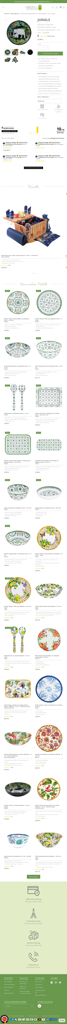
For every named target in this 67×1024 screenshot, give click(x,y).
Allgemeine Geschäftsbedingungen (15, 1016)
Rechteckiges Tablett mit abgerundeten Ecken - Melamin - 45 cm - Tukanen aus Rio (17, 705)
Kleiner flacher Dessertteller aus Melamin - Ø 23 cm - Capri (48, 554)
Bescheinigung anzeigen (9, 131)
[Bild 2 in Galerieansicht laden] (15, 52)
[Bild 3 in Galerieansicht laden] (22, 52)
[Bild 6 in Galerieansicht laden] (15, 59)
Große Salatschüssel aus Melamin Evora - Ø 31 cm (17, 366)
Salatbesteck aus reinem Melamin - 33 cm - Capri (17, 656)
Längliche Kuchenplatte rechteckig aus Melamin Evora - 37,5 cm (47, 461)
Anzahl (39, 44)
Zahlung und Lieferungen (23, 982)
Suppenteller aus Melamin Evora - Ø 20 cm (48, 508)
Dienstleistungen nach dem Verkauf (25, 992)
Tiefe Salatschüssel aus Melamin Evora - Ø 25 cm (48, 366)
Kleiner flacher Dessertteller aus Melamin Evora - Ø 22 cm (16, 319)
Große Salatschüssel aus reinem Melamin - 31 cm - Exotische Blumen (18, 755)
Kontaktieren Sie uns (40, 991)
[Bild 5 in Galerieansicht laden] (7, 59)
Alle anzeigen (33, 877)
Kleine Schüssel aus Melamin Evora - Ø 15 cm (17, 508)
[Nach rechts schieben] (37, 273)
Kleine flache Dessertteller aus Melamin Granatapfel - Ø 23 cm (47, 656)
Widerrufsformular (40, 995)
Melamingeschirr (9, 993)
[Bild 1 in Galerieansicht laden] (7, 52)
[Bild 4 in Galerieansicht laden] (30, 52)
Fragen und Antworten (23, 987)
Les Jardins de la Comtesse (30, 1022)
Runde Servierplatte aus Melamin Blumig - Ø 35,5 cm (48, 755)
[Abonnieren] (31, 1006)
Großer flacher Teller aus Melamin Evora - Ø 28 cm (48, 319)
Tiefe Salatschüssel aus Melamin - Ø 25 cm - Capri (48, 857)
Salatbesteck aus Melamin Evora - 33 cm (16, 413)
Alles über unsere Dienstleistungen (51, 1016)
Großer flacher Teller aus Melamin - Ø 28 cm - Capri (18, 607)
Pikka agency (44, 1022)
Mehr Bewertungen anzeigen (33, 167)
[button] (3, 7)
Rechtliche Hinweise (33, 1016)
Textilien (6, 990)
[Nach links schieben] (30, 273)
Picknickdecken (8, 987)
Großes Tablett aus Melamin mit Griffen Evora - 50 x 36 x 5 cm (47, 414)
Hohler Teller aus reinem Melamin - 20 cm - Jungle (17, 806)
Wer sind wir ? (39, 981)
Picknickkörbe (8, 981)
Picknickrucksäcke (9, 984)
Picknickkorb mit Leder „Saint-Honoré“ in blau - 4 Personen (19, 255)
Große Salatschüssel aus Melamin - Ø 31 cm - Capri (49, 607)
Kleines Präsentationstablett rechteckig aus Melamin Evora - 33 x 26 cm (17, 461)
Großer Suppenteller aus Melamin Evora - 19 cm (17, 554)
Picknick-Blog (39, 987)
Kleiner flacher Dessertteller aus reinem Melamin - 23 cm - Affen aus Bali (47, 806)
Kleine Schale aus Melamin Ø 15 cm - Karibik (17, 856)
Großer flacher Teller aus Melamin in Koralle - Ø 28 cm (49, 705)
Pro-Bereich (38, 984)
